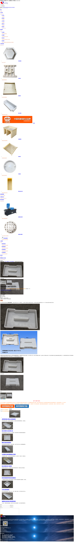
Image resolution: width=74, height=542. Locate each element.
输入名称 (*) (11, 505)
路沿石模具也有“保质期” (7, 466)
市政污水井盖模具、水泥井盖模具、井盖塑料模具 (8, 537)
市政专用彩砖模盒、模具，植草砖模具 (7, 535)
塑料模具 (4, 7)
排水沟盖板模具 (12, 261)
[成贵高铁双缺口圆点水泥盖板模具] (14, 417)
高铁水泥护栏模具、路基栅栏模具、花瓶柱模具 (8, 536)
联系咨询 (1, 300)
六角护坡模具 (13, 7)
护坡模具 (6, 7)
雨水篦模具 (23, 288)
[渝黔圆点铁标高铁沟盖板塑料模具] (7, 499)
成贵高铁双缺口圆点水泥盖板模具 (9, 419)
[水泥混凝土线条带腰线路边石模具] (7, 452)
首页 (5, 261)
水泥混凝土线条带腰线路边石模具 (9, 454)
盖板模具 (8, 261)
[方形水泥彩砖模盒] (7, 487)
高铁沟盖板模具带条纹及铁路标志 (9, 477)
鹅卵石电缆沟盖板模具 (6, 442)
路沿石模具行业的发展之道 (7, 430)
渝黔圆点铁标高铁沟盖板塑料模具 (9, 501)
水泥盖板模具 (18, 288)
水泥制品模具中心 (13, 288)
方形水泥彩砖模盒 (5, 489)
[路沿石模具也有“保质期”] (7, 464)
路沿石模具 (9, 7)
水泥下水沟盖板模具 (5, 409)
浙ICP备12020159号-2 (12, 539)
